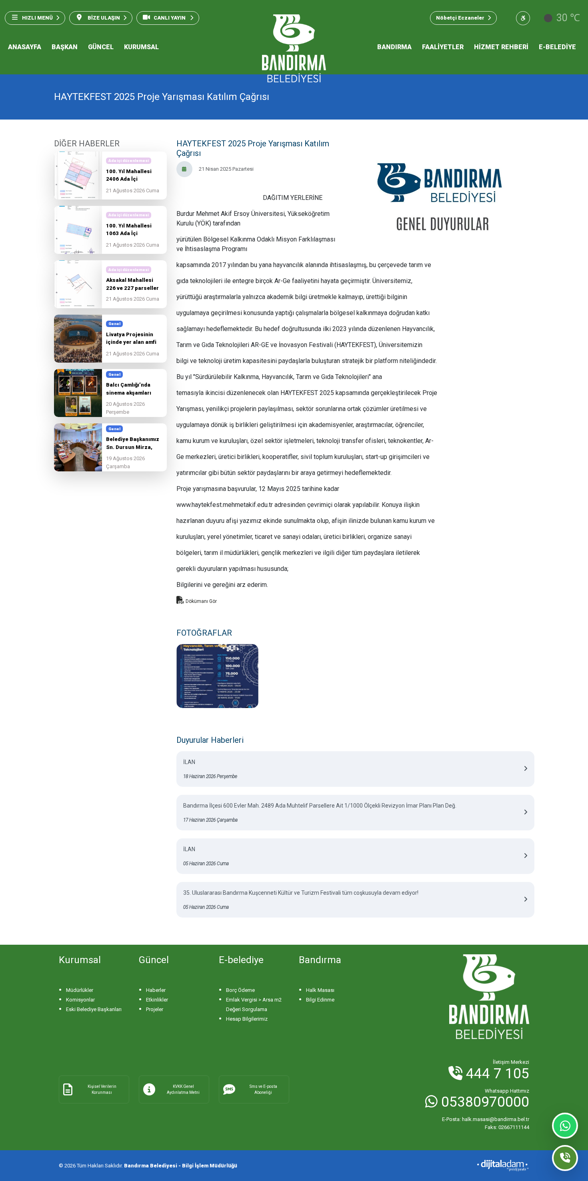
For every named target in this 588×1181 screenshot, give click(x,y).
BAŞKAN (65, 47)
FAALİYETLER (443, 47)
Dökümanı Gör (200, 601)
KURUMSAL (141, 47)
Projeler (154, 1009)
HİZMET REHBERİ (501, 47)
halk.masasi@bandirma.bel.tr (485, 1119)
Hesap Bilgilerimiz (247, 1019)
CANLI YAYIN (170, 18)
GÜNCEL (101, 47)
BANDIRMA (394, 47)
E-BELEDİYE (557, 47)
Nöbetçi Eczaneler (460, 18)
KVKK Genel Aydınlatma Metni (183, 1089)
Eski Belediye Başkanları (94, 1009)
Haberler (156, 990)
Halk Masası (320, 990)
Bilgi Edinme (320, 1000)
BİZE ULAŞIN (103, 18)
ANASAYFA (24, 47)
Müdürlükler (79, 990)
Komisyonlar (80, 1000)
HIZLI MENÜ (37, 18)
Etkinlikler (157, 1000)
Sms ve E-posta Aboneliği (263, 1089)
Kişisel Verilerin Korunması (102, 1089)
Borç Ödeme (240, 990)
